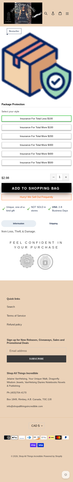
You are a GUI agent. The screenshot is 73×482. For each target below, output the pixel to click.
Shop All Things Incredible (31, 456)
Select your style (10, 111)
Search (11, 306)
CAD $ (35, 425)
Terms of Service (16, 315)
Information (18, 223)
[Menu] (67, 13)
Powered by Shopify (53, 456)
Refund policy (14, 324)
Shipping (53, 223)
